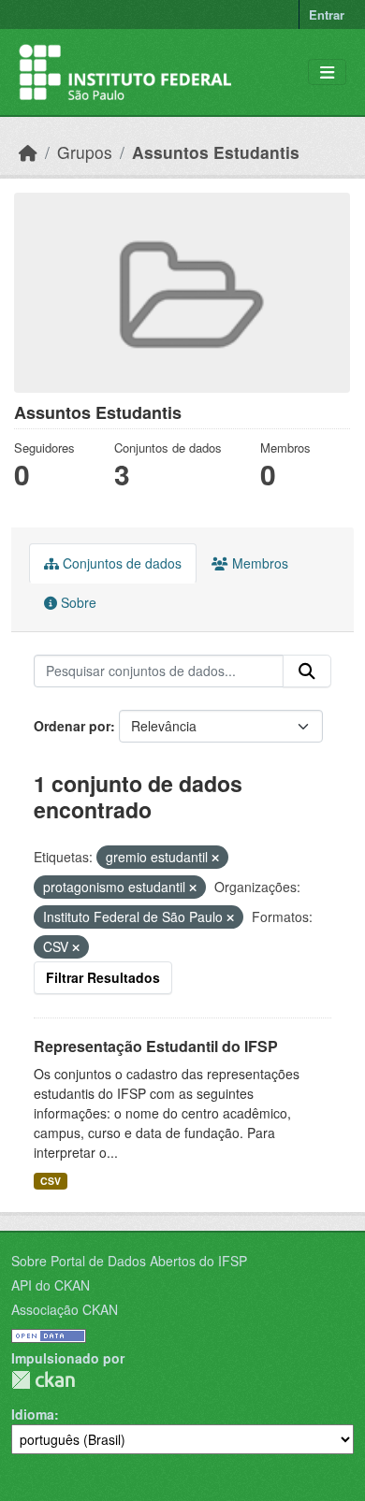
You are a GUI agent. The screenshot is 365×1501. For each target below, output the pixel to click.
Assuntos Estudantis (215, 152)
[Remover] (215, 857)
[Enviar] (307, 671)
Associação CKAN (64, 1309)
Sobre (76, 602)
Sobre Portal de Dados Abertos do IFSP (129, 1260)
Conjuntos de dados (120, 563)
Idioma (32, 1414)
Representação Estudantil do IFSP (156, 1046)
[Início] (28, 152)
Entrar (326, 14)
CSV (50, 1181)
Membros (258, 563)
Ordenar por (72, 725)
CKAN (43, 1380)
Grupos (84, 152)
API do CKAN (50, 1285)
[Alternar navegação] (327, 72)
